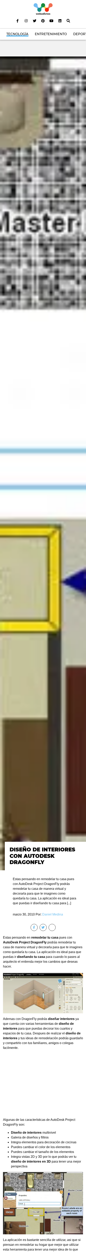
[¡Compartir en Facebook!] (34, 927)
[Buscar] (68, 21)
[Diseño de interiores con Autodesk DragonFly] (43, 463)
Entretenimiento (51, 34)
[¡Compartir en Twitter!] (43, 927)
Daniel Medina (52, 914)
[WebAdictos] (43, 8)
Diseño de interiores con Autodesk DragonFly (42, 855)
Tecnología (17, 34)
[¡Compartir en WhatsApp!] (52, 927)
